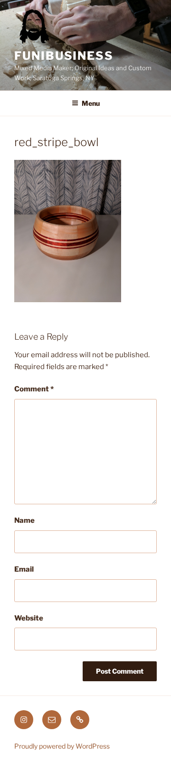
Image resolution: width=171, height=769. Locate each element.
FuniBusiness (64, 56)
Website (28, 618)
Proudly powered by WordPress (62, 746)
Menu (91, 103)
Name (24, 520)
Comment (34, 389)
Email (24, 569)
